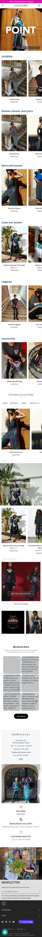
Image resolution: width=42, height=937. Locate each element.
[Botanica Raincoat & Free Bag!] (14, 244)
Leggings (7, 281)
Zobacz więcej (21, 30)
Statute (15, 933)
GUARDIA (7, 56)
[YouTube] (13, 922)
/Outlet (31, 1)
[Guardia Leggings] (14, 303)
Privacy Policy (6, 898)
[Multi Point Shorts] (14, 187)
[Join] (38, 891)
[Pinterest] (6, 922)
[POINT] (21, 581)
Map (21, 759)
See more (21, 489)
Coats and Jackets (12, 222)
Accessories (8, 338)
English (7, 929)
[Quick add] (23, 93)
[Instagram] (10, 922)
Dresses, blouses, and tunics (17, 110)
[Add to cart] (23, 375)
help (4, 916)
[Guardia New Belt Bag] (14, 360)
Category (6, 910)
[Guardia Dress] (14, 78)
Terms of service (7, 935)
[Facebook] (2, 922)
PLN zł (20, 929)
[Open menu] (4, 5)
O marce (17, 935)
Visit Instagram (21, 716)
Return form (21, 814)
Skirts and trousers (12, 165)
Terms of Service (20, 898)
